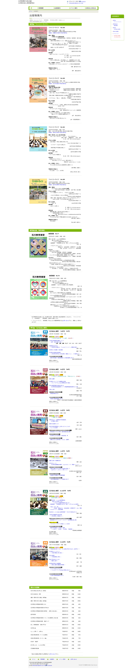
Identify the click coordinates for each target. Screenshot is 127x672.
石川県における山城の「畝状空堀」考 (58, 435)
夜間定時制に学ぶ (54, 393)
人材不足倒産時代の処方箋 (55, 514)
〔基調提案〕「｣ (64, 504)
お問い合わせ (66, 320)
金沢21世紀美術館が (59, 426)
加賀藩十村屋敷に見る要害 (57, 475)
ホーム (30, 11)
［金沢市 (75, 549)
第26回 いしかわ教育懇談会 (57, 500)
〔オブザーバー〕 (56, 509)
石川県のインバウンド (54, 551)
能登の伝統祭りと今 (54, 423)
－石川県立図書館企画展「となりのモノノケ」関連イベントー (64, 464)
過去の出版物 (115, 31)
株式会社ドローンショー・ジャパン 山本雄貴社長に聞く (63, 520)
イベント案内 (62, 659)
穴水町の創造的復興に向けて (56, 575)
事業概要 (42, 659)
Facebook (83, 1)
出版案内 (52, 659)
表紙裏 (57, 83)
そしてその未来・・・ (55, 427)
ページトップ (115, 33)
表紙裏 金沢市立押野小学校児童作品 (57, 184)
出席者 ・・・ (68, 508)
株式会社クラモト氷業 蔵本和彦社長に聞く (60, 431)
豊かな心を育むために (57, 501)
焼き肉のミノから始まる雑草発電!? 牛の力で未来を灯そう (63, 512)
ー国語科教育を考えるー (59, 502)
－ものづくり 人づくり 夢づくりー (58, 469)
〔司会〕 (54, 506)
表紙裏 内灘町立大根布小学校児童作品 (58, 32)
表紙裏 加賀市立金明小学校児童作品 (57, 132)
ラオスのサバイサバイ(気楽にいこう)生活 (59, 523)
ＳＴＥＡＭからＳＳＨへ (55, 568)
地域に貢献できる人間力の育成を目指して (60, 468)
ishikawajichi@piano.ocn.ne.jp (76, 3)
